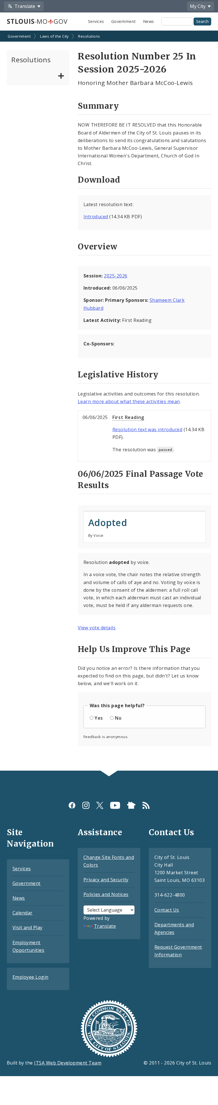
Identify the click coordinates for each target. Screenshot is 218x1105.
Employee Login (30, 977)
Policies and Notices (106, 894)
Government (123, 21)
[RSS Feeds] (146, 805)
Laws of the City (54, 36)
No (118, 718)
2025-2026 (115, 276)
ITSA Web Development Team (67, 1063)
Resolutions (89, 36)
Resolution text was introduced (147, 429)
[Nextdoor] (131, 805)
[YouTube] (115, 805)
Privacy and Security (106, 880)
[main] (109, 401)
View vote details (97, 628)
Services (96, 21)
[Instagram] (85, 805)
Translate (105, 926)
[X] (99, 805)
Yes (99, 718)
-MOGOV (37, 21)
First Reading (128, 417)
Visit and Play (27, 927)
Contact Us (166, 910)
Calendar (22, 913)
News (148, 21)
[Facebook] (72, 805)
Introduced (95, 216)
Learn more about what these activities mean (129, 401)
